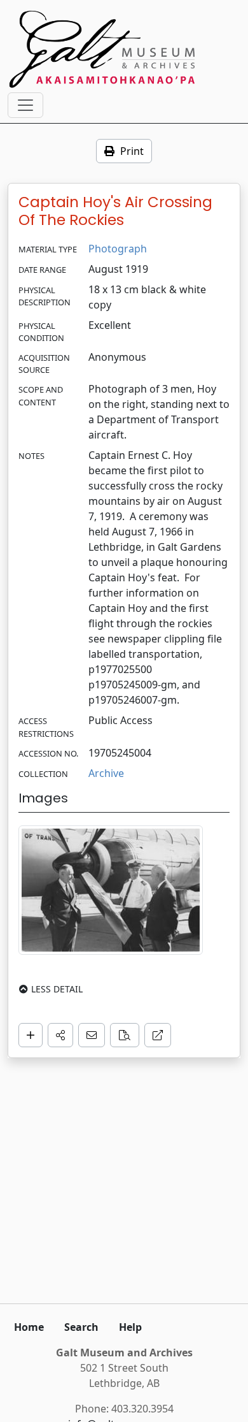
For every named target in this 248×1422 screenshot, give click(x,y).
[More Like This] (124, 1035)
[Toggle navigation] (25, 105)
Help (130, 1327)
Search (81, 1327)
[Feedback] (91, 1035)
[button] (60, 1035)
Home (29, 1327)
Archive (106, 773)
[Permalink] (157, 1035)
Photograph (117, 249)
